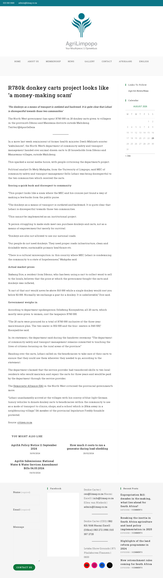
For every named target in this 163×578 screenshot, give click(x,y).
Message (18, 526)
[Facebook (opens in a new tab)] (158, 3)
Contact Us (24, 567)
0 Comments (136, 510)
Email (21, 509)
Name (21, 492)
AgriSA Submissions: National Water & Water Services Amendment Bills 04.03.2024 (34, 464)
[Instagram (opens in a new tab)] (161, 3)
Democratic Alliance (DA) (28, 385)
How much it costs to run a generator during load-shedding (87, 446)
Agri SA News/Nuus (138, 90)
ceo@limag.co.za (93, 493)
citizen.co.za (24, 422)
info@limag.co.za (103, 498)
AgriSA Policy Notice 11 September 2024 (34, 446)
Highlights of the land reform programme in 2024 (135, 544)
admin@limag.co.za (95, 506)
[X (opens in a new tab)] (155, 3)
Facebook (55, 488)
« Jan (128, 155)
